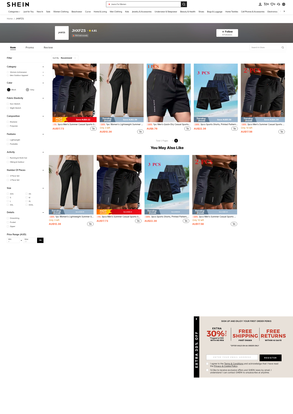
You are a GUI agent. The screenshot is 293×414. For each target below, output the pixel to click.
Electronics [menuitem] (272, 11)
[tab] (13, 47)
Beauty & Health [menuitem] (187, 11)
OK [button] (40, 240)
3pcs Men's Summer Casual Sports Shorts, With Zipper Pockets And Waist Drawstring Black (75, 124)
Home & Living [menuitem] (100, 11)
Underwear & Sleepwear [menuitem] (166, 11)
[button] (278, 4)
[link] (266, 4)
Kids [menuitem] (127, 11)
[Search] (184, 4)
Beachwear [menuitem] (77, 11)
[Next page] (180, 140)
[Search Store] (282, 47)
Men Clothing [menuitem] (116, 11)
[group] (25, 72)
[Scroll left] (280, 11)
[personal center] (260, 4)
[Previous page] (172, 140)
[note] (74, 119)
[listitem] (81, 35)
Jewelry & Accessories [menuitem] (142, 11)
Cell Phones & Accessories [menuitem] (252, 11)
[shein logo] (18, 4)
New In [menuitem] (40, 11)
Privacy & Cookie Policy (225, 366)
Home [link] (10, 18)
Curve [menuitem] (88, 11)
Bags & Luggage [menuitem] (214, 11)
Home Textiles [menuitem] (231, 11)
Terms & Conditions (233, 363)
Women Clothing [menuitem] (61, 11)
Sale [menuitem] (48, 11)
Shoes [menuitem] (201, 11)
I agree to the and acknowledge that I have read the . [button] (244, 364)
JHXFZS (79, 31)
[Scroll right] (284, 11)
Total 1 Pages (162, 141)
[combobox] (64, 58)
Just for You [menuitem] (29, 11)
